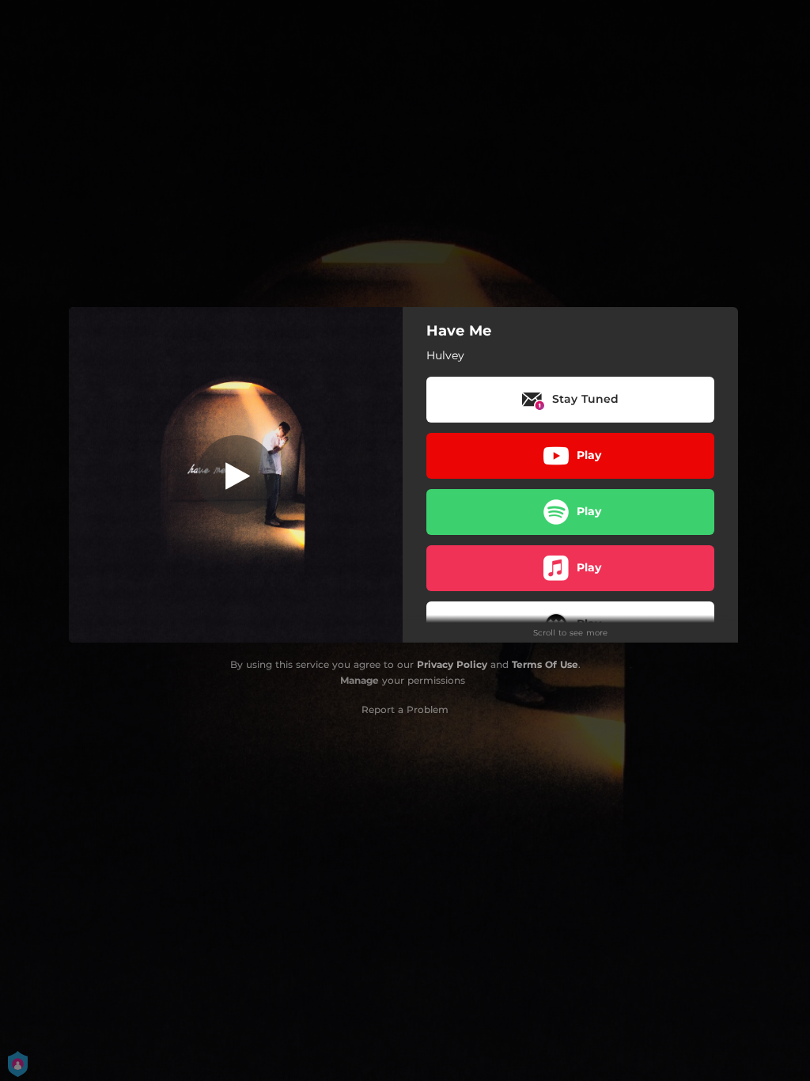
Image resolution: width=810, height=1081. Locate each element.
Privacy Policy (452, 664)
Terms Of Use (545, 664)
